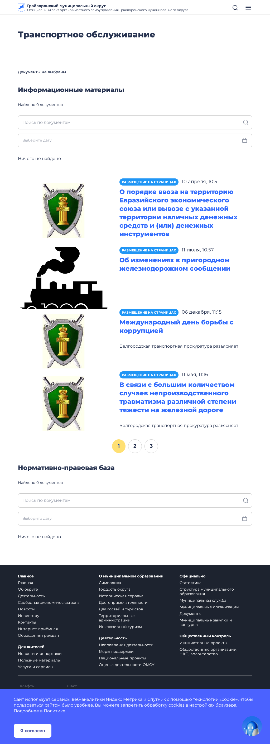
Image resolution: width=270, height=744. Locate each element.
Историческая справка (121, 596)
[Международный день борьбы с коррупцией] (65, 339)
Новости (26, 609)
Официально (192, 576)
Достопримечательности (123, 602)
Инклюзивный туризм (120, 626)
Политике (54, 710)
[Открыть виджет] (252, 726)
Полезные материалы (39, 660)
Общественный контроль (205, 636)
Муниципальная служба (203, 600)
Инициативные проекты (203, 642)
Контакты (27, 622)
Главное (26, 576)
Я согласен (32, 730)
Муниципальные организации (209, 607)
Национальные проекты (122, 658)
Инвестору (28, 615)
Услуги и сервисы (35, 666)
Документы (190, 613)
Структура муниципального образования (207, 591)
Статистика (190, 582)
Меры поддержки (116, 651)
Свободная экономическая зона (49, 602)
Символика (110, 582)
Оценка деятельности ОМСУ (127, 664)
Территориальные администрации (117, 618)
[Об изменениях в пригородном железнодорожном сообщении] (65, 277)
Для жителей (31, 647)
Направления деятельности (126, 645)
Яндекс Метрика (124, 699)
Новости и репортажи (40, 653)
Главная (25, 582)
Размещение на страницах (149, 182)
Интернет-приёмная (38, 628)
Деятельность (31, 596)
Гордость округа (115, 589)
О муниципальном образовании (131, 576)
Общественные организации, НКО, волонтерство (208, 651)
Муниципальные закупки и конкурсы (206, 622)
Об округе (28, 589)
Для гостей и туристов (121, 609)
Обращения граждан (38, 635)
